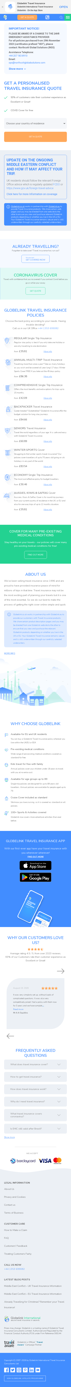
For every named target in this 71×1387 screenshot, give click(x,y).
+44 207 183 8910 (18, 55)
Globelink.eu (54, 206)
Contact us (9, 1204)
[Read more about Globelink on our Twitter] (12, 1370)
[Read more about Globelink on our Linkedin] (31, 1370)
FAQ (6, 1238)
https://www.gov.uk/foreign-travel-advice (30, 188)
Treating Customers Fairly (17, 1253)
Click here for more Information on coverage (32, 194)
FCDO (56, 184)
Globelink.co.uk (18, 206)
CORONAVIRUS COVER (35, 275)
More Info (9, 653)
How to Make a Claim (15, 1230)
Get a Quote (27, 17)
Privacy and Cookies (15, 1197)
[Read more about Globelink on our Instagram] (19, 1370)
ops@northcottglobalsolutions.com (27, 62)
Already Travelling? (35, 246)
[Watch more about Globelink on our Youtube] (38, 1370)
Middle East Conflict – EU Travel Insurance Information (33, 1294)
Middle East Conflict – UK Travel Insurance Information (33, 1286)
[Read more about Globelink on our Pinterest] (25, 1370)
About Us (9, 1189)
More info (48, 351)
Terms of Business (13, 1212)
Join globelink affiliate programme (25, 1378)
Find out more (35, 554)
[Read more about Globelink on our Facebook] (6, 1370)
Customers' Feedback (15, 1246)
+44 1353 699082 (48, 328)
